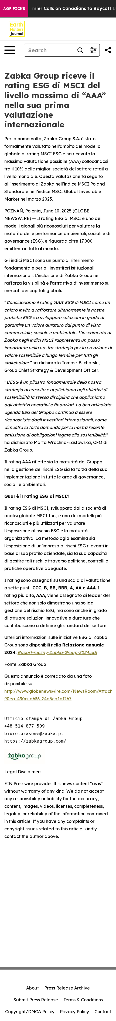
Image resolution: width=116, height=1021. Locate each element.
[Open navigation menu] (9, 50)
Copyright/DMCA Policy (29, 1011)
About (32, 988)
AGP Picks (14, 8)
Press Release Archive (67, 988)
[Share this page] (108, 50)
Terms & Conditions (83, 999)
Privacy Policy (74, 1011)
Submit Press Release (35, 999)
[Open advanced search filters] (93, 50)
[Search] (80, 50)
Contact (102, 1011)
